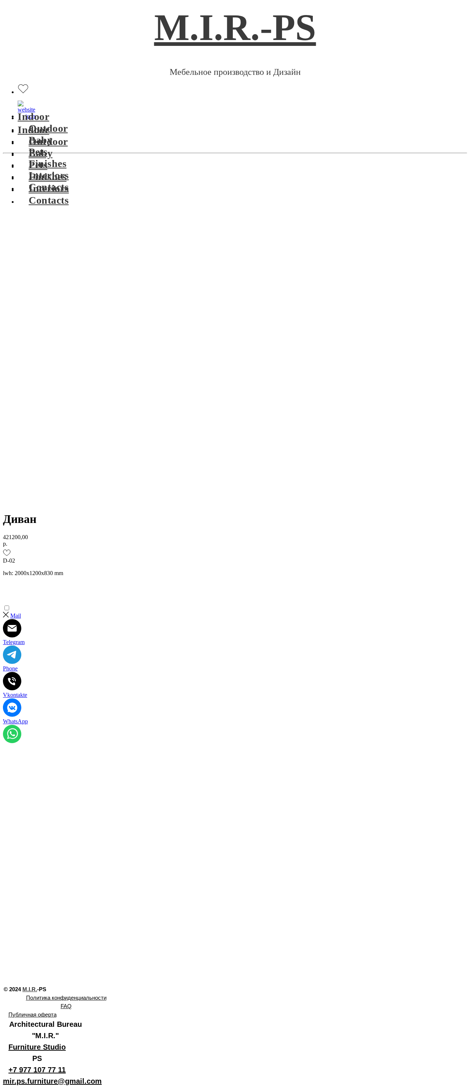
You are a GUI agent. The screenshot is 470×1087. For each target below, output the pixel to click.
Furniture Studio (37, 1047)
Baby (41, 153)
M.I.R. (29, 989)
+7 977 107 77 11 (37, 1070)
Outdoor (48, 141)
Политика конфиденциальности (66, 998)
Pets (38, 165)
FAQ (66, 1006)
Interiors (49, 188)
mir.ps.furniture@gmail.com (52, 1081)
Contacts (49, 200)
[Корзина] (23, 106)
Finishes (47, 163)
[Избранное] (23, 88)
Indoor (33, 116)
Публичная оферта (32, 1014)
